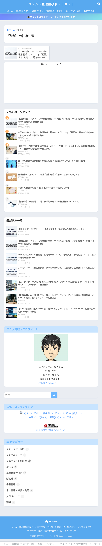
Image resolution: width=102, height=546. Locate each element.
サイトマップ (70, 531)
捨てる (11, 466)
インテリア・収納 (72, 11)
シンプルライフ (15, 455)
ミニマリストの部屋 (18, 461)
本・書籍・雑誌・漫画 (19, 490)
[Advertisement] (51, 84)
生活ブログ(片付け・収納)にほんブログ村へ (51, 417)
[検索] (54, 395)
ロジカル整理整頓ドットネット (51, 4)
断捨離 (59, 11)
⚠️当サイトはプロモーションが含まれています (51, 17)
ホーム (10, 11)
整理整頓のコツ (22, 11)
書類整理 (50, 11)
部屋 (10, 502)
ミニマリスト (89, 11)
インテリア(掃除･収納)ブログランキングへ (51, 430)
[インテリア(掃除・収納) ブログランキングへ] (51, 425)
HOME (52, 521)
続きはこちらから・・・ (51, 383)
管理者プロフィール (53, 531)
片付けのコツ (37, 11)
